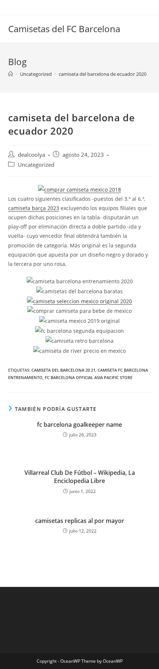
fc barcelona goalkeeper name (79, 424)
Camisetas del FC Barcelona (64, 29)
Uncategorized (36, 164)
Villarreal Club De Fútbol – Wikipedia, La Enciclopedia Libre (79, 477)
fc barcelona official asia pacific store (88, 377)
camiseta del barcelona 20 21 (63, 370)
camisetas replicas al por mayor (79, 521)
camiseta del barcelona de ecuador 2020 (102, 74)
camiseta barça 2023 (33, 208)
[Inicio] (10, 74)
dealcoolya (31, 154)
